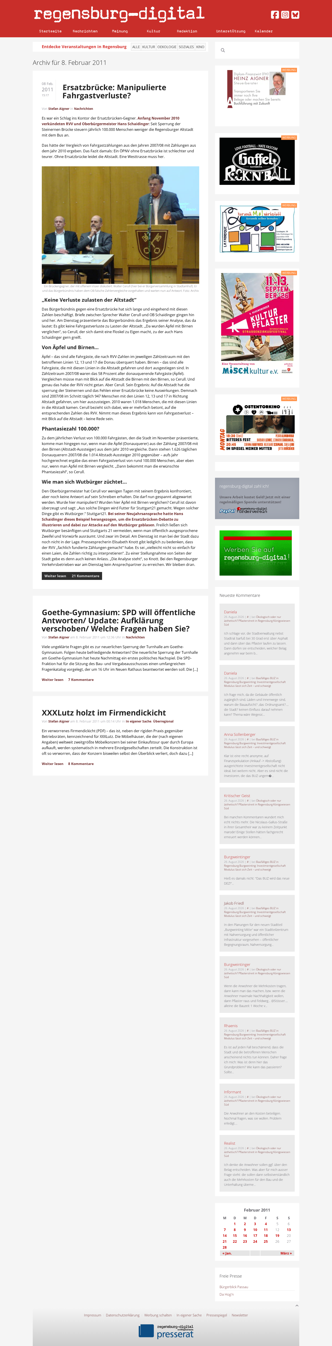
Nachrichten (85, 31)
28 (225, 1247)
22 (235, 1241)
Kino (200, 47)
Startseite (50, 31)
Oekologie (166, 47)
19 (277, 1235)
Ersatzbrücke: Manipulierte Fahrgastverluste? (114, 91)
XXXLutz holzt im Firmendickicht (104, 712)
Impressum (92, 1315)
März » (286, 1253)
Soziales (186, 47)
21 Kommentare (85, 576)
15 (235, 1235)
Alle (136, 47)
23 (245, 1241)
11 (266, 1229)
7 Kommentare (81, 679)
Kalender (264, 31)
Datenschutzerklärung (123, 1315)
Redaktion (187, 31)
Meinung (120, 31)
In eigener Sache (138, 721)
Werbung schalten (158, 1315)
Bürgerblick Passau (234, 1287)
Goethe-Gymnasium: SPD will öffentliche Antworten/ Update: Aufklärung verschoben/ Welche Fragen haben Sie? (119, 620)
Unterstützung (230, 31)
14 (225, 1235)
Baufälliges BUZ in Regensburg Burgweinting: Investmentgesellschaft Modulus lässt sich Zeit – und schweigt (255, 682)
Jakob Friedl (234, 903)
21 (225, 1241)
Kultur (153, 31)
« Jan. (227, 1253)
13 (289, 1229)
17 (255, 1235)
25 (266, 1241)
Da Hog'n (227, 1294)
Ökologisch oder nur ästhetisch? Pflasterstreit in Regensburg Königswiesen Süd (257, 620)
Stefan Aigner (58, 108)
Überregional (163, 721)
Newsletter (240, 1315)
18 (266, 1235)
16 (245, 1235)
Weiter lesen (55, 576)
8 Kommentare (81, 763)
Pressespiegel (216, 1315)
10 (255, 1229)
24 (255, 1241)
